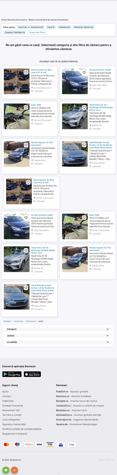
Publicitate (8, 401)
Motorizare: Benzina (82, 27)
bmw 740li (36, 105)
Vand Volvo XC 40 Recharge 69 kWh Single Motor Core (101, 107)
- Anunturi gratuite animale (78, 414)
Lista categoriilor (11, 419)
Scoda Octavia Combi (100, 70)
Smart (49, 27)
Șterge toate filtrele (37, 32)
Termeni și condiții (11, 414)
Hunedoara (63, 27)
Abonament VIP (11, 410)
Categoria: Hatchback (14, 32)
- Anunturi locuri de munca (76, 401)
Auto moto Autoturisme (29, 27)
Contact (6, 396)
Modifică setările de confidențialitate (22, 429)
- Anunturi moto (71, 410)
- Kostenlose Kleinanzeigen (76, 424)
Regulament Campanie (14, 433)
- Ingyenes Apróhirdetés (77, 419)
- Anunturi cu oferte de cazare (80, 405)
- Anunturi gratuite (72, 391)
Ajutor (5, 391)
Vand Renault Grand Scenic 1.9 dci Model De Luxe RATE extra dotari (100, 145)
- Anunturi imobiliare (73, 396)
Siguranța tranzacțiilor (14, 424)
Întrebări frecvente (12, 405)
